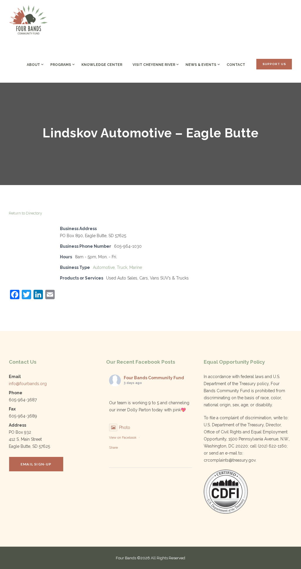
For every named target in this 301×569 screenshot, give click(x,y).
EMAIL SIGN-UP (36, 464)
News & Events (200, 65)
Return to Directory (25, 213)
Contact (236, 65)
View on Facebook (122, 438)
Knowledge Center (101, 65)
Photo (124, 427)
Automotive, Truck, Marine (117, 267)
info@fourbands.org (28, 383)
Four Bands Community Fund (154, 377)
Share (113, 448)
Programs (60, 65)
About (33, 65)
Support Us (274, 64)
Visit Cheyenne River (154, 65)
